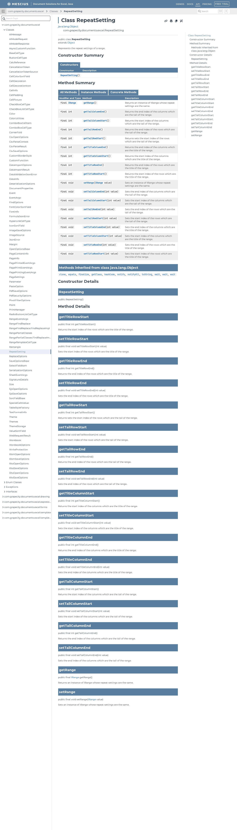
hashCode (109, 274)
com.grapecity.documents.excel (26, 11)
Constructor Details (201, 54)
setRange (89, 182)
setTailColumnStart (95, 200)
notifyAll (133, 274)
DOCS (190, 4)
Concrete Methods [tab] (123, 92)
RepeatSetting (73, 11)
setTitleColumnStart (96, 236)
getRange (89, 102)
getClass (96, 274)
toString (147, 274)
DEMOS (180, 4)
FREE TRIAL (221, 4)
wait (157, 274)
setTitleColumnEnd (94, 227)
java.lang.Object (68, 26)
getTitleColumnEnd (94, 147)
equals (72, 274)
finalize (84, 274)
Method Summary (200, 43)
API (198, 4)
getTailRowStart (93, 138)
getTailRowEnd (92, 129)
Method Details (198, 62)
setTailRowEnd (92, 209)
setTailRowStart (93, 218)
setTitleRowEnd (93, 244)
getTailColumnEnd (94, 111)
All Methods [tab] (68, 92)
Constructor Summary (202, 39)
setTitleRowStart (94, 253)
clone (62, 274)
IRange (72, 102)
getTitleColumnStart (96, 156)
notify (121, 274)
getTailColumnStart (95, 120)
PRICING (207, 4)
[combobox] (25, 18)
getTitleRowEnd (93, 165)
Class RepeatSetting (199, 35)
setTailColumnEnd (94, 191)
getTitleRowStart (94, 173)
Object (71, 42)
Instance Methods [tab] (93, 92)
